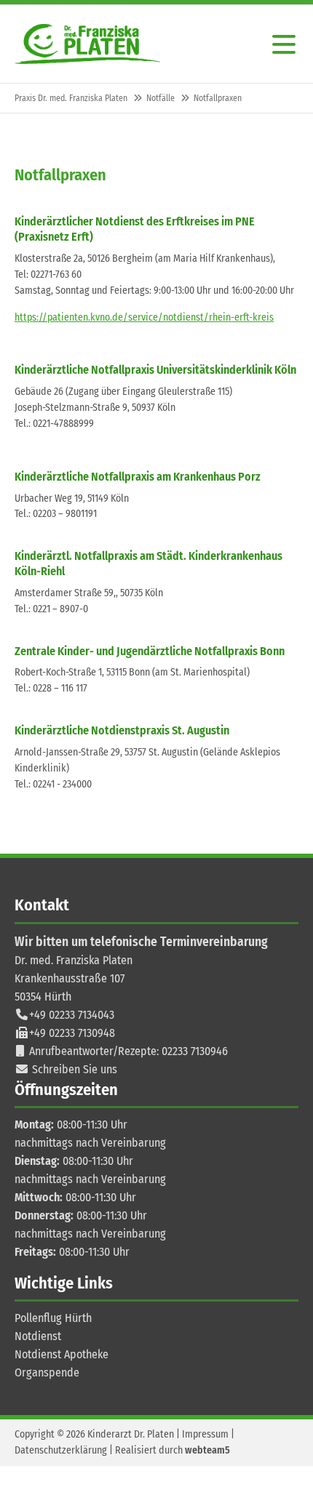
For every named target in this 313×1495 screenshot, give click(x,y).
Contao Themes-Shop (87, 44)
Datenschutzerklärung (61, 1450)
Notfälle (160, 98)
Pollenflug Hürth (53, 1318)
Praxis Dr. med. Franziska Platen (71, 98)
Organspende (47, 1372)
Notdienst (38, 1336)
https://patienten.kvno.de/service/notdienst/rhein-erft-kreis (144, 317)
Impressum (205, 1434)
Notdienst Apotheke (61, 1354)
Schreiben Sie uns (74, 1069)
